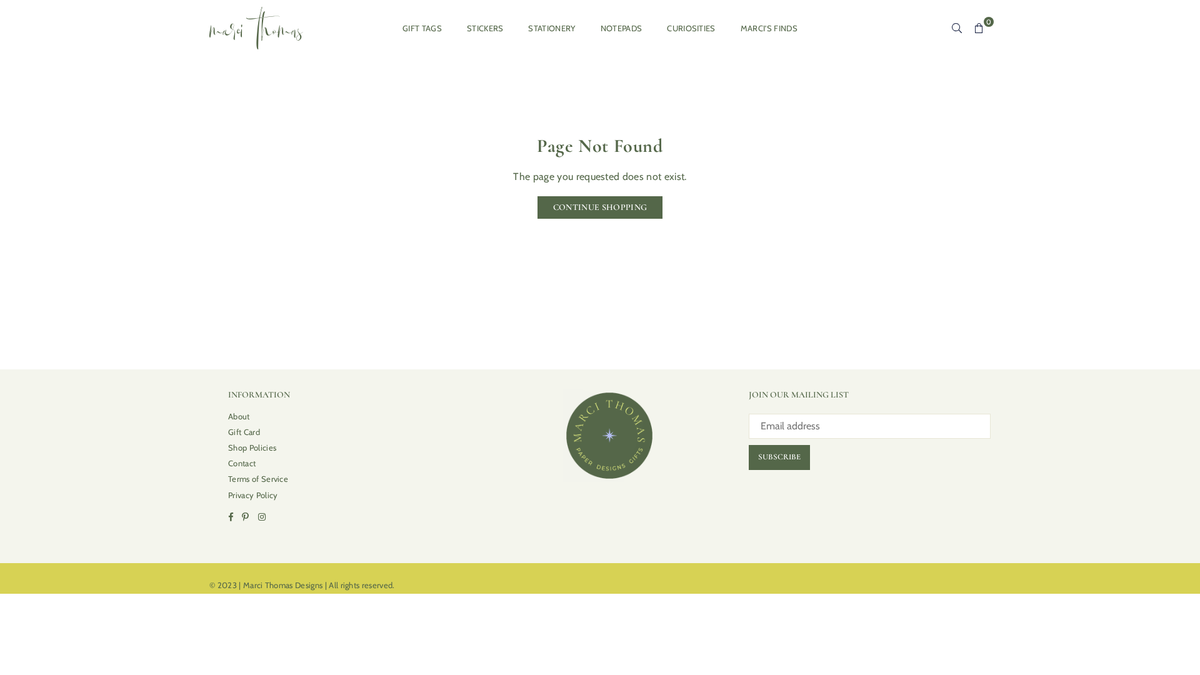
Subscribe (779, 457)
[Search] (957, 28)
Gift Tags (422, 28)
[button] (979, 28)
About (239, 416)
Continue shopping (600, 207)
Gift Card (244, 432)
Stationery (551, 28)
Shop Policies (252, 447)
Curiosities (691, 28)
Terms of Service (258, 479)
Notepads (621, 28)
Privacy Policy (253, 495)
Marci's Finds (769, 28)
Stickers (485, 28)
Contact (242, 463)
